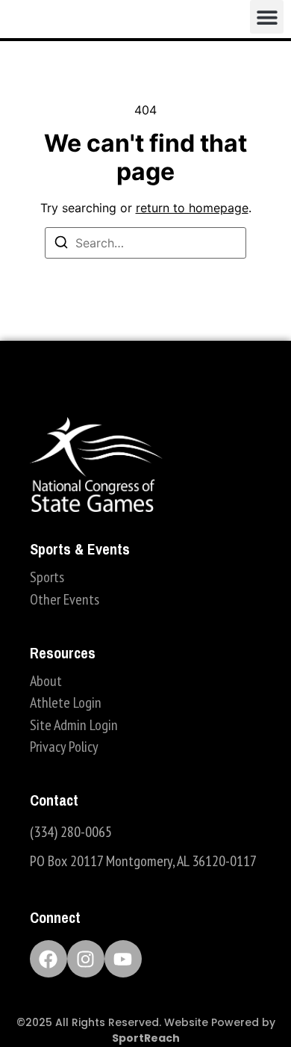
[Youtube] (123, 958)
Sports (47, 577)
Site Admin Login (74, 725)
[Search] (61, 244)
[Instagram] (85, 958)
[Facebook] (48, 958)
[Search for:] (145, 243)
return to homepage (192, 207)
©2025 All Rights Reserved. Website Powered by (145, 1030)
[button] (267, 17)
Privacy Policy (64, 746)
